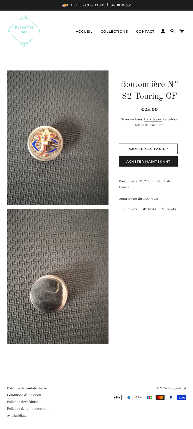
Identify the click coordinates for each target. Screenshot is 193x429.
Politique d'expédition (23, 402)
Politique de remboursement (28, 408)
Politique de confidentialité (27, 388)
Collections (114, 31)
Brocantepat (177, 388)
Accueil (84, 31)
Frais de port (153, 119)
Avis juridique (17, 415)
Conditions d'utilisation (24, 395)
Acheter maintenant (148, 161)
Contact (145, 31)
